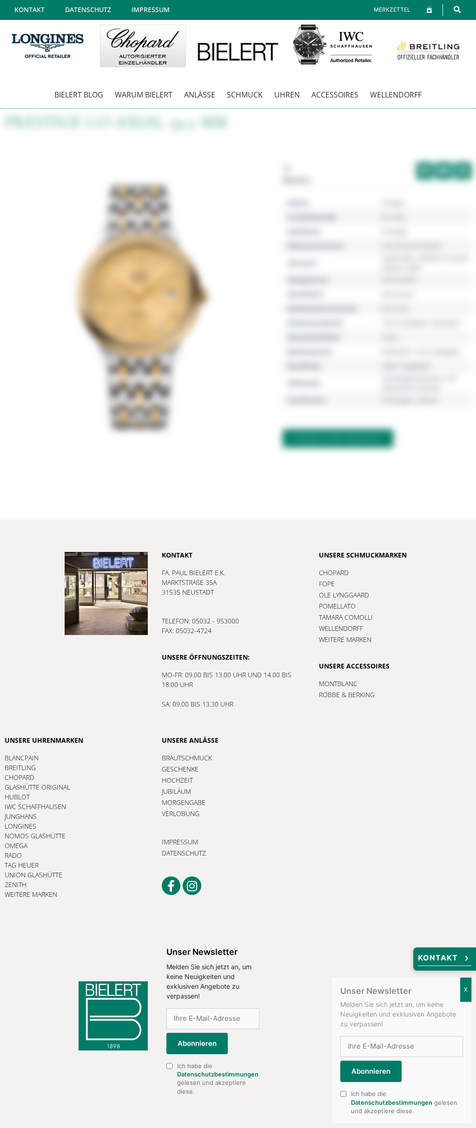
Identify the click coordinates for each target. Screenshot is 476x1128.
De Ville (393, 217)
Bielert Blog (78, 95)
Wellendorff (396, 95)
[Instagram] (192, 885)
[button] (457, 9)
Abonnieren (197, 1043)
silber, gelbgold (406, 366)
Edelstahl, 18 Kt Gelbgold (421, 351)
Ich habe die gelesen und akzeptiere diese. (217, 1078)
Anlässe (199, 95)
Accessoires (334, 95)
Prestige (394, 231)
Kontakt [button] (438, 957)
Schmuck (245, 95)
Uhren (287, 95)
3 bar (390, 337)
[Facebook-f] (171, 885)
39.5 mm (395, 308)
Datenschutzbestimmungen (217, 1074)
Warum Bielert (143, 95)
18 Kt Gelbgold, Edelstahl (421, 322)
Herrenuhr (398, 294)
